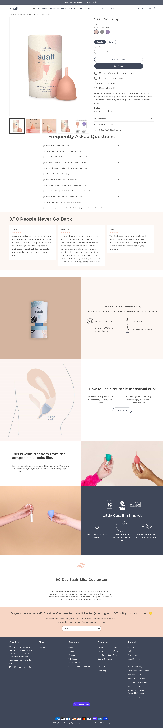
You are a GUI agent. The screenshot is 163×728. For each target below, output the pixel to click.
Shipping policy (104, 723)
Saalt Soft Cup (43, 14)
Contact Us (132, 655)
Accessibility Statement (137, 682)
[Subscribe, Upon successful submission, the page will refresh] (98, 628)
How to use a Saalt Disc (108, 651)
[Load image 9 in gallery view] (49, 126)
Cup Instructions (105, 659)
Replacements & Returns (137, 675)
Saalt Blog (102, 671)
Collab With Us (74, 663)
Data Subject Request (136, 686)
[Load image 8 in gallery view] (33, 126)
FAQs (129, 651)
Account (130, 647)
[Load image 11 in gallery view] (81, 126)
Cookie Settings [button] (134, 697)
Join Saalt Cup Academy (137, 679)
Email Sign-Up (133, 663)
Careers (71, 655)
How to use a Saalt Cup (107, 647)
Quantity (97, 47)
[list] (81, 245)
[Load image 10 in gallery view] (65, 126)
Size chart (138, 38)
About (71, 647)
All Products (44, 647)
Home (11, 14)
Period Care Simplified (26, 14)
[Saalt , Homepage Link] (14, 8)
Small (111, 42)
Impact (71, 651)
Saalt (60, 723)
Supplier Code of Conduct (79, 667)
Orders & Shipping (134, 667)
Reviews (101, 667)
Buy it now (119, 66)
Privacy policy (80, 723)
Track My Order (133, 659)
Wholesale (72, 659)
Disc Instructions (105, 663)
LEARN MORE (122, 410)
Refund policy (68, 723)
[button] (34, 8)
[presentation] (49, 66)
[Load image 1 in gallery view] (16, 126)
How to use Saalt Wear (107, 655)
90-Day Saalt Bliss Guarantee (139, 671)
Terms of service (92, 723)
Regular (100, 42)
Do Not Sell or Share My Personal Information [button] (137, 691)
